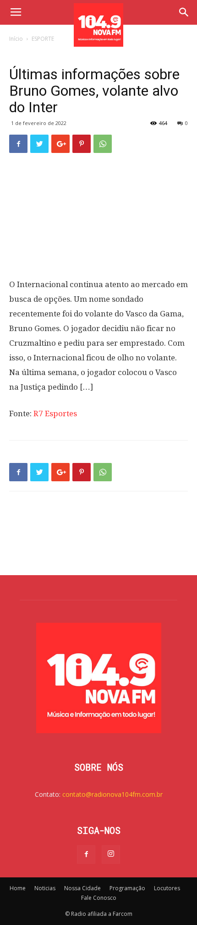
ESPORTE (43, 39)
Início (16, 39)
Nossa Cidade (82, 888)
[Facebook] (86, 854)
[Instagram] (111, 854)
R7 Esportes (55, 413)
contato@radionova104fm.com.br (112, 794)
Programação (127, 888)
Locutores (167, 888)
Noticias (44, 888)
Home (18, 888)
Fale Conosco (98, 898)
